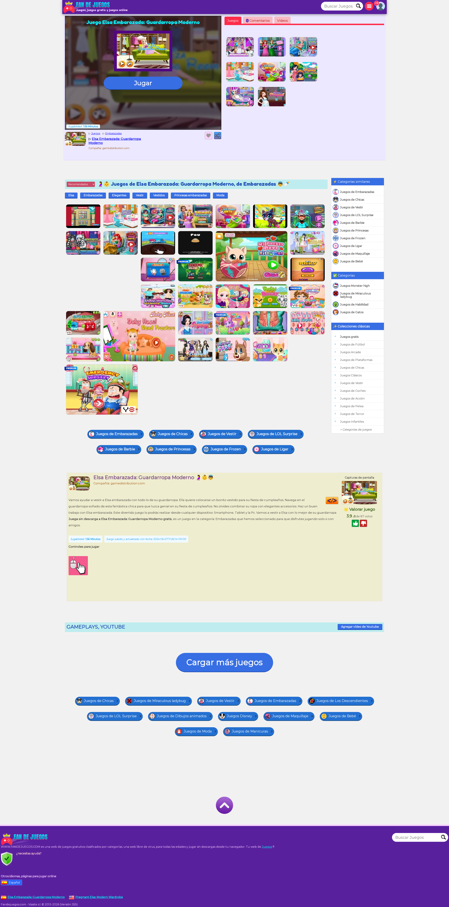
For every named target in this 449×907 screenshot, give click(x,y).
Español (14, 882)
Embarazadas (93, 195)
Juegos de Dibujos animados (182, 716)
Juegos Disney (239, 716)
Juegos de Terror (352, 414)
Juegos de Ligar (351, 246)
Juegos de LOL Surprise (356, 215)
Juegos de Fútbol (352, 344)
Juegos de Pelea (351, 406)
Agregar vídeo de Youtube (360, 626)
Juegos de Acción (352, 398)
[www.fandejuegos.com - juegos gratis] (24, 839)
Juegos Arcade (350, 352)
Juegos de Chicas (352, 199)
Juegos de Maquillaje (355, 253)
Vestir (140, 195)
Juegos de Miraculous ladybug (355, 295)
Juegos (233, 21)
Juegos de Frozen (352, 238)
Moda (220, 195)
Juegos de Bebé (351, 261)
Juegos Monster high (355, 285)
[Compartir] (217, 135)
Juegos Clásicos (351, 375)
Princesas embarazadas (190, 195)
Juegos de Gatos (351, 312)
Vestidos (159, 195)
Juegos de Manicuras (250, 731)
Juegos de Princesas (354, 230)
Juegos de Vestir (351, 207)
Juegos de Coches (353, 390)
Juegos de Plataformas (356, 360)
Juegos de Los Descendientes (342, 701)
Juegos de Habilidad (354, 304)
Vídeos (282, 21)
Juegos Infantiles (352, 421)
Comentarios (258, 21)
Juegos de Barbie (352, 222)
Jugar (143, 83)
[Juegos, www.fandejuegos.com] (86, 7)
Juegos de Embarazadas (357, 192)
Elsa (71, 195)
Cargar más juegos (224, 662)
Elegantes (119, 195)
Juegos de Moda (198, 731)
